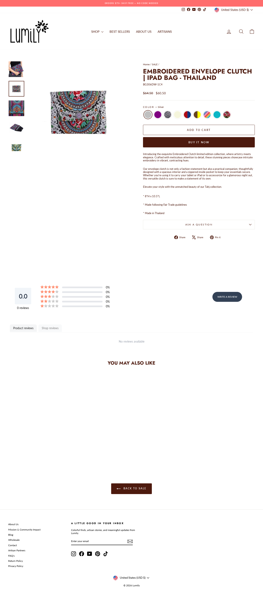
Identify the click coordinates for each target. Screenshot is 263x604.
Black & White (168, 115)
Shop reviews (50, 328)
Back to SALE (134, 488)
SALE (155, 64)
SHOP (95, 31)
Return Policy (15, 560)
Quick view (37, 429)
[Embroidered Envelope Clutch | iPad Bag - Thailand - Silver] (15, 449)
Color (153, 107)
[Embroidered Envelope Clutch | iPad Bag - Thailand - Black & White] (26, 449)
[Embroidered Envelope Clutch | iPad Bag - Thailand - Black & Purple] (21, 449)
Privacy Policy (15, 566)
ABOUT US (143, 31)
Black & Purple (158, 115)
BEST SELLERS (120, 31)
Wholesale (14, 539)
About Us (13, 524)
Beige (177, 115)
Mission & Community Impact (24, 529)
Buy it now (199, 142)
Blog (10, 534)
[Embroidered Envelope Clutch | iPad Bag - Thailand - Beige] (32, 449)
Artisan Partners (16, 550)
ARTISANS (165, 31)
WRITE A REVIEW (227, 296)
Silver (148, 115)
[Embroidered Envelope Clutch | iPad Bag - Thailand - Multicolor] (48, 449)
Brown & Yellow (197, 115)
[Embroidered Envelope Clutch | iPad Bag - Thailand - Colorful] (59, 449)
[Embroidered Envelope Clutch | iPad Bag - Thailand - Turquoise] (54, 449)
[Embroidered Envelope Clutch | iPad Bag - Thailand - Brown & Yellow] (43, 449)
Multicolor (207, 115)
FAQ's (11, 555)
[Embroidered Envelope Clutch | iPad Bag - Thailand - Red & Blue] (37, 449)
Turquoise (217, 115)
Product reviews (23, 328)
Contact (12, 545)
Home (146, 64)
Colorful (227, 115)
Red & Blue (187, 115)
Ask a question (199, 224)
